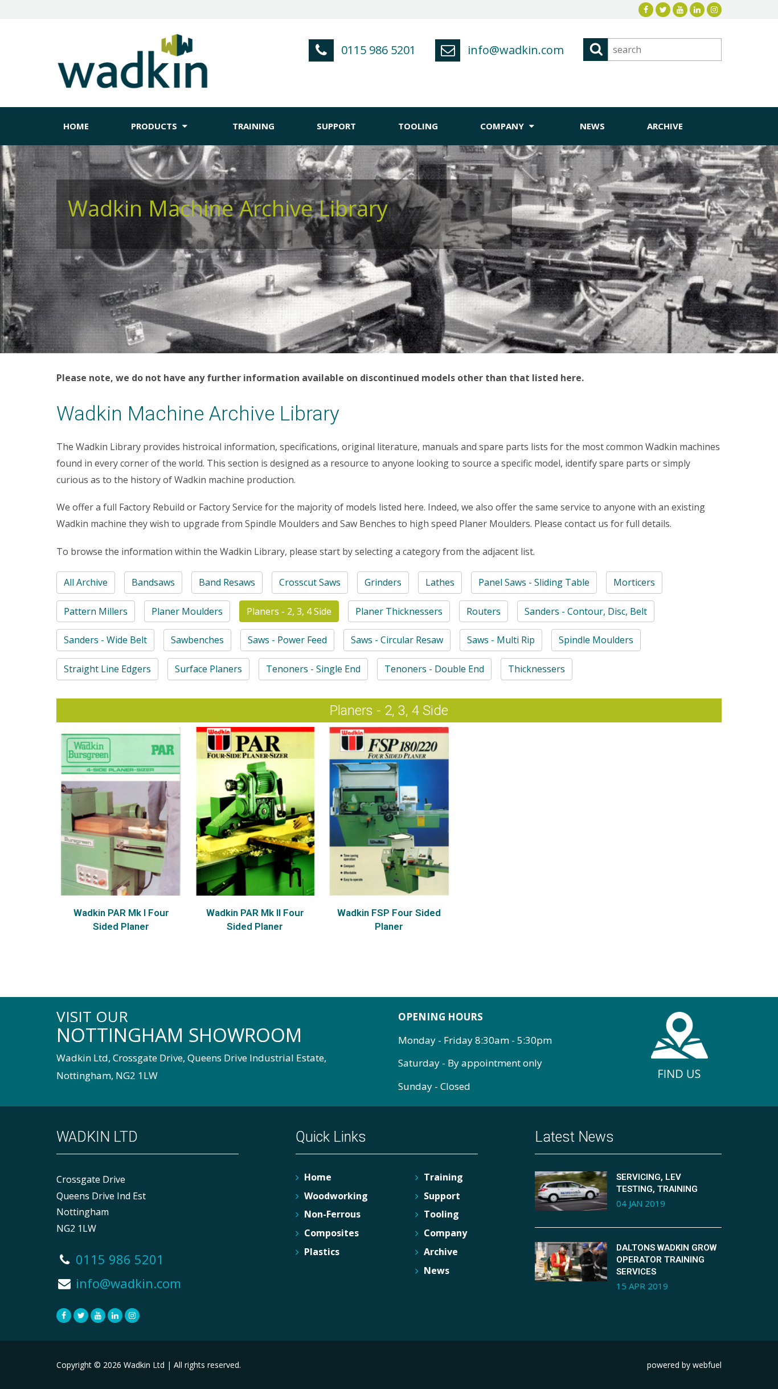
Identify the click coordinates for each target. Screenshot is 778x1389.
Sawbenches (197, 640)
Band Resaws (227, 582)
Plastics (321, 1251)
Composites (331, 1233)
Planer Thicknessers (399, 611)
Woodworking (336, 1196)
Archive (665, 126)
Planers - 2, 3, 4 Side (289, 611)
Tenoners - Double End (434, 669)
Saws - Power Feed (287, 640)
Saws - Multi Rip (501, 640)
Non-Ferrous (332, 1214)
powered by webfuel (684, 1364)
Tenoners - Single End (313, 669)
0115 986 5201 (377, 50)
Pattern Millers (96, 611)
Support (336, 126)
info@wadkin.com (514, 50)
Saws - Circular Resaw (397, 640)
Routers (483, 611)
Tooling (418, 126)
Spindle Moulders (596, 640)
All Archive (86, 582)
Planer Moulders (187, 611)
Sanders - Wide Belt (105, 640)
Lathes (439, 582)
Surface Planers (208, 669)
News (592, 126)
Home (76, 126)
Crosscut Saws (310, 582)
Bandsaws (153, 582)
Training (253, 126)
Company (503, 126)
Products (155, 126)
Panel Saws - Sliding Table (533, 582)
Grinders (383, 582)
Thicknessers (536, 669)
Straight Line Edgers (107, 669)
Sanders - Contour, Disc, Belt (586, 611)
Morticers (634, 582)
